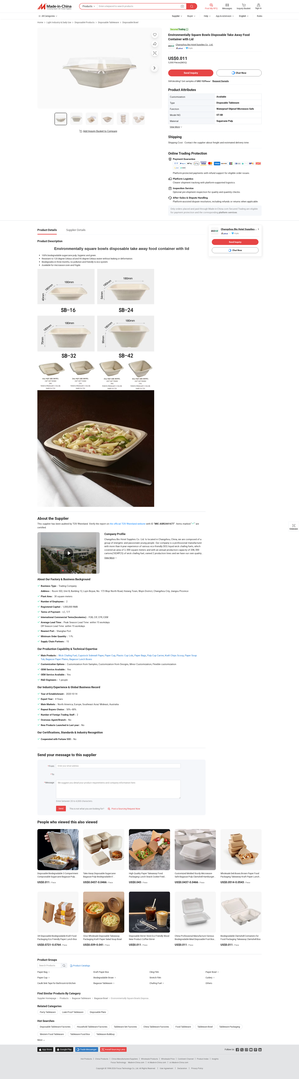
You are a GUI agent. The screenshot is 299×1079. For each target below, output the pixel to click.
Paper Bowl (211, 971)
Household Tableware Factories (92, 1026)
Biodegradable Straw (103, 977)
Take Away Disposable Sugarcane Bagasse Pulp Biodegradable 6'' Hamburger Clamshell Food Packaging (101, 876)
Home (40, 22)
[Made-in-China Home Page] (54, 6)
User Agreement (166, 1068)
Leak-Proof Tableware (72, 1012)
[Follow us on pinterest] (255, 1049)
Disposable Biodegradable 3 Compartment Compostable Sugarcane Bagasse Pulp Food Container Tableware (57, 876)
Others (209, 983)
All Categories (48, 15)
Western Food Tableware (52, 1034)
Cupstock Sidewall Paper (91, 655)
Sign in (258, 8)
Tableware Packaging (229, 1026)
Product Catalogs (81, 965)
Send (61, 808)
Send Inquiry (191, 72)
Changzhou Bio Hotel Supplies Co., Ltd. (194, 44)
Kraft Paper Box (101, 971)
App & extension (223, 15)
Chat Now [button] (241, 72)
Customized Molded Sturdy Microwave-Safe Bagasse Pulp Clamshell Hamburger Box (194, 876)
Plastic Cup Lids (124, 655)
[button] (182, 6)
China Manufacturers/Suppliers (125, 1059)
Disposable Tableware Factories (55, 1026)
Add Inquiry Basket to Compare (100, 131)
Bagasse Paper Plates (57, 659)
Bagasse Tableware (102, 983)
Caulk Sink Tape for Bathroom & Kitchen (56, 983)
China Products (101, 1059)
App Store (45, 1049)
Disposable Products (85, 22)
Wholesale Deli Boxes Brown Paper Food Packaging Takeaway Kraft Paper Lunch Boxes (240, 876)
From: (52, 766)
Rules (259, 15)
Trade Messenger (87, 1049)
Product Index (203, 1059)
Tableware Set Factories (125, 1026)
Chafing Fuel (156, 983)
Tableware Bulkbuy (105, 1034)
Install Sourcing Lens (115, 1049)
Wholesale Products (149, 1059)
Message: (50, 782)
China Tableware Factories (156, 1026)
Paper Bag (42, 971)
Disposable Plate (98, 1012)
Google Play (64, 1049)
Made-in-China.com (136, 1062)
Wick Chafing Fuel (67, 655)
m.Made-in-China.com (157, 1062)
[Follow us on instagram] (246, 1049)
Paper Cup (110, 655)
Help (206, 15)
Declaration (182, 1068)
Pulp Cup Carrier (155, 655)
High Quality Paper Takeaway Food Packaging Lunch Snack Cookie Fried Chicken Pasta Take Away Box (146, 876)
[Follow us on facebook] (237, 1049)
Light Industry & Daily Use (59, 22)
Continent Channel (186, 1059)
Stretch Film (155, 977)
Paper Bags (140, 655)
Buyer (190, 15)
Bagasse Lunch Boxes (80, 659)
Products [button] (87, 6)
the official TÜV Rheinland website (127, 523)
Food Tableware (183, 1026)
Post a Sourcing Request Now (124, 808)
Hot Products (86, 1059)
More (40, 1039)
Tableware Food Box (80, 1034)
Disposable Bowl (130, 22)
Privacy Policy (197, 1068)
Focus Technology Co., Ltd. (127, 1068)
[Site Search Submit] (191, 6)
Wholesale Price (168, 1059)
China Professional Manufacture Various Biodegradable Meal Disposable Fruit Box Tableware (194, 939)
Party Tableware (48, 1012)
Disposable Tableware (108, 22)
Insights (215, 1059)
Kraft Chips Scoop (174, 655)
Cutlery (209, 977)
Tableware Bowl (205, 1026)
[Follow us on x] (242, 1049)
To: (53, 774)
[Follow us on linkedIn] (260, 1049)
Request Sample (220, 81)
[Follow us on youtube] (251, 1049)
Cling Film (154, 971)
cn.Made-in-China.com (178, 1062)
